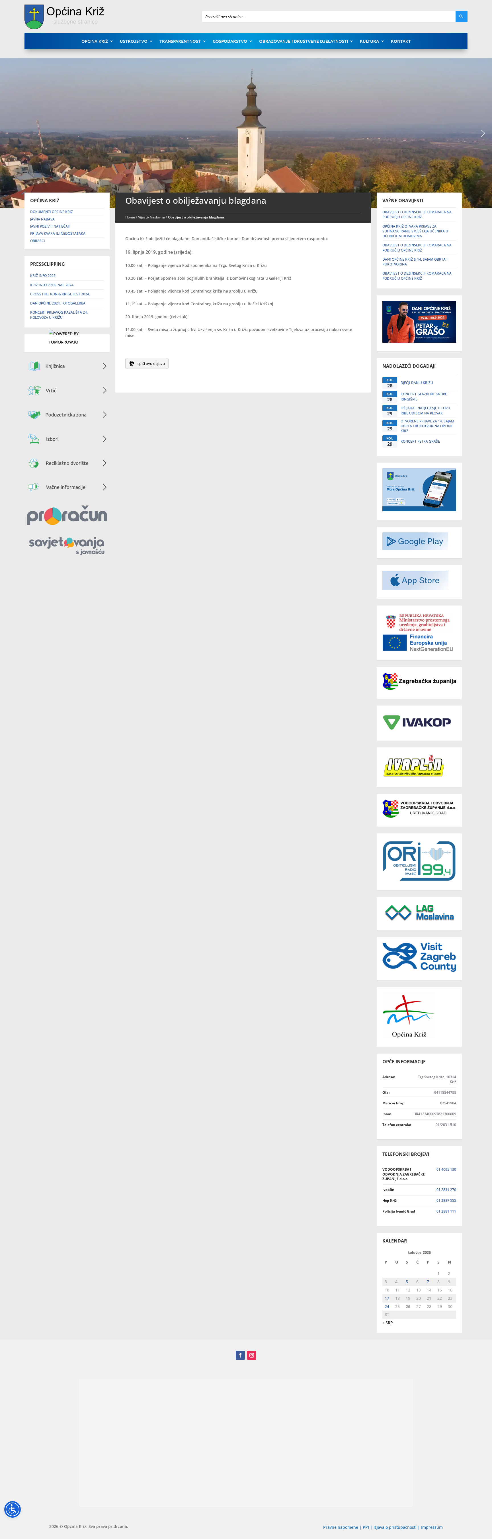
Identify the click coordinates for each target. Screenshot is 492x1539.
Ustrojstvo (133, 41)
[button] (483, 133)
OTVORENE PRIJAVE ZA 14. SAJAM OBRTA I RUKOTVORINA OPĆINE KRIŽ (427, 426)
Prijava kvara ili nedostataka (57, 233)
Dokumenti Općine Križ (51, 211)
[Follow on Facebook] (240, 1355)
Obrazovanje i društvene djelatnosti (303, 41)
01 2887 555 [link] (446, 1200)
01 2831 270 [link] (446, 1189)
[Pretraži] (462, 16)
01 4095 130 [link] (446, 1169)
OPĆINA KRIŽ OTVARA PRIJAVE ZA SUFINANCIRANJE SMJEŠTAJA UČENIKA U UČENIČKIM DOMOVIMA (415, 231)
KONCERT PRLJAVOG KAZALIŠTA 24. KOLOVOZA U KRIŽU (59, 315)
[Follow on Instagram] (251, 1355)
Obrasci (37, 240)
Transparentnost (180, 41)
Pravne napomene (340, 1527)
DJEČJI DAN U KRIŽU (417, 382)
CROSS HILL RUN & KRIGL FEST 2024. (60, 294)
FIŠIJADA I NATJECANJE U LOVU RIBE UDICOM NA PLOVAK (425, 410)
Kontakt (401, 41)
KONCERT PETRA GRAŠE (420, 441)
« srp (387, 1322)
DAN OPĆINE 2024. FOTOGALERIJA (57, 303)
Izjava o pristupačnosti (396, 1527)
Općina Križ (94, 41)
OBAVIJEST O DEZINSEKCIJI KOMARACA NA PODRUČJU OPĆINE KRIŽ (417, 214)
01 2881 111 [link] (446, 1211)
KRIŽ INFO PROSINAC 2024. (52, 285)
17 (387, 1298)
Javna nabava (42, 219)
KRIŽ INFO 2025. (43, 275)
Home (130, 217)
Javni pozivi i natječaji (50, 226)
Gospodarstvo (230, 41)
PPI (366, 1527)
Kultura (369, 41)
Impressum (432, 1527)
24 (387, 1306)
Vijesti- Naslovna (151, 217)
